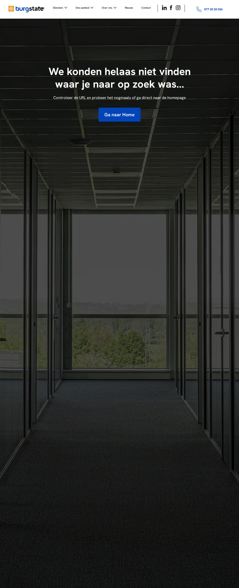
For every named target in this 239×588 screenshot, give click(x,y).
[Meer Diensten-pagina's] (65, 7)
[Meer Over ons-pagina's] (115, 7)
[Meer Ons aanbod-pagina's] (92, 7)
